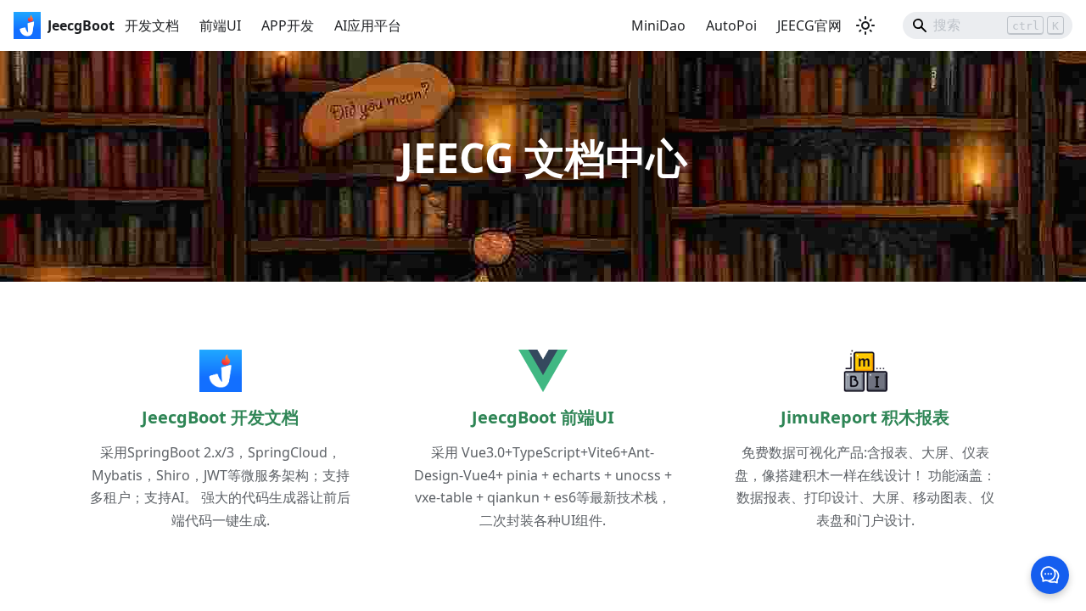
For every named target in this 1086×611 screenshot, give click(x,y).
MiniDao (658, 25)
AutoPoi (731, 25)
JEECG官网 (809, 25)
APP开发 (287, 25)
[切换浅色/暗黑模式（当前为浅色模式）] (865, 25)
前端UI (220, 25)
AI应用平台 (367, 25)
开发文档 (152, 25)
